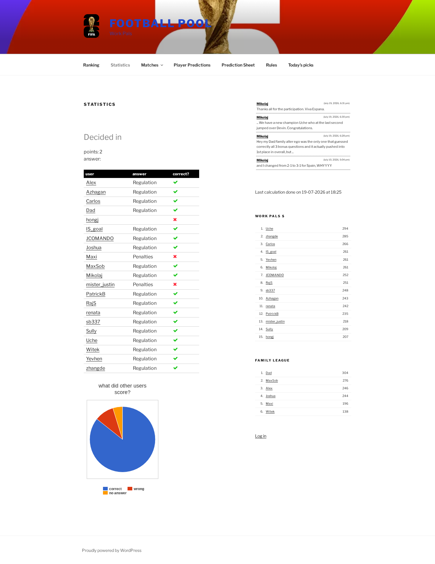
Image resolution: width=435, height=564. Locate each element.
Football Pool (160, 23)
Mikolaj (94, 275)
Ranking (91, 64)
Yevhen (94, 359)
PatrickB (95, 294)
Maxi (91, 257)
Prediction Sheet (238, 64)
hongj (92, 220)
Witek (92, 349)
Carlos (93, 201)
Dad (90, 210)
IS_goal (94, 229)
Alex (91, 182)
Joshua (94, 247)
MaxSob (95, 266)
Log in (260, 435)
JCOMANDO (100, 238)
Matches (149, 64)
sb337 (93, 322)
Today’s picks (300, 64)
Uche (91, 340)
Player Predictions (192, 64)
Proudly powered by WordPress (111, 550)
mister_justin (100, 284)
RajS (91, 303)
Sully (91, 331)
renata (93, 312)
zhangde (95, 368)
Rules (271, 64)
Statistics (120, 64)
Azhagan (96, 192)
